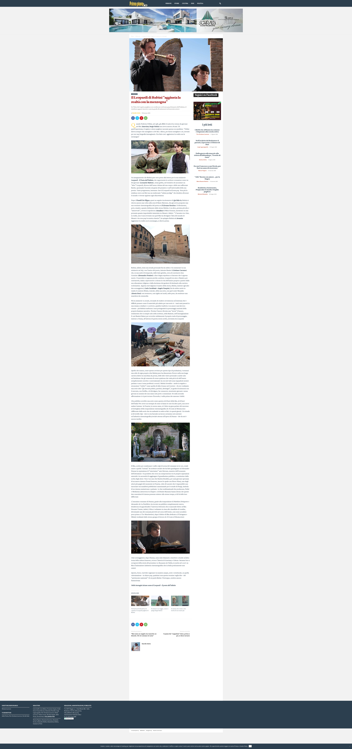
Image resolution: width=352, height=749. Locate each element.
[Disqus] (160, 693)
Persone (168, 3)
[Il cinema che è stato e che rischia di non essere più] (180, 601)
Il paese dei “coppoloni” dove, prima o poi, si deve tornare (176, 651)
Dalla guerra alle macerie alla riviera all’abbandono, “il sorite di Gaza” (207, 155)
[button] (220, 4)
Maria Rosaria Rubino (202, 181)
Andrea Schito (203, 160)
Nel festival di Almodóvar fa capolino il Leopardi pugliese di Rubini (139, 610)
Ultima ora (137, 36)
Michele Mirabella (203, 194)
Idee (192, 3)
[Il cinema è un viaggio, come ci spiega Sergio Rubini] (160, 601)
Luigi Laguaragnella (202, 147)
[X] (137, 118)
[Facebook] (133, 118)
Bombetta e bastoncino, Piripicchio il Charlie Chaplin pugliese (207, 190)
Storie (176, 3)
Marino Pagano (202, 170)
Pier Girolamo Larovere (203, 134)
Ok (250, 746)
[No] (350, 746)
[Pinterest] (141, 118)
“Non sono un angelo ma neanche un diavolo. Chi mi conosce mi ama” (143, 651)
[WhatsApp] (145, 118)
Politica (200, 3)
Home (132, 36)
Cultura (185, 3)
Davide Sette (136, 113)
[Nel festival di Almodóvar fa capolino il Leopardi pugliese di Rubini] (140, 601)
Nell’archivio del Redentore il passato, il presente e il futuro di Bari (207, 142)
